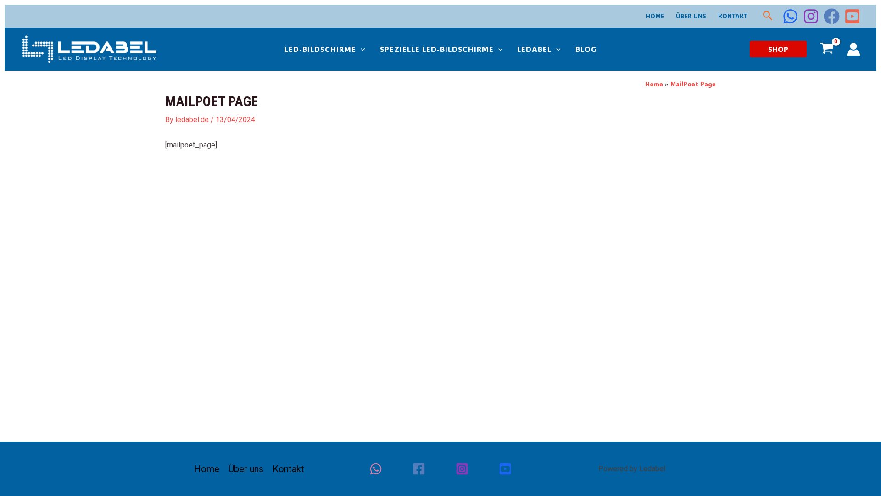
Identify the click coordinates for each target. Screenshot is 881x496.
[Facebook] (832, 16)
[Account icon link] (853, 49)
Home (655, 16)
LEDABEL (534, 49)
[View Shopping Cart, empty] (826, 49)
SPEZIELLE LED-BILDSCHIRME (437, 49)
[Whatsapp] (376, 469)
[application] (360, 49)
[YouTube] (852, 16)
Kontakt (732, 16)
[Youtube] (505, 469)
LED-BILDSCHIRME (320, 49)
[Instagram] (811, 16)
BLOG (586, 49)
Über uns (691, 16)
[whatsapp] (790, 16)
